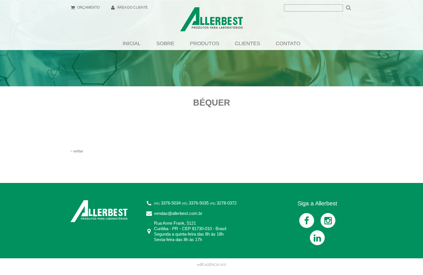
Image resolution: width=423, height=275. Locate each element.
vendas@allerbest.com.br (178, 213)
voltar (77, 151)
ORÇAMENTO (88, 7)
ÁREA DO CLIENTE (132, 7)
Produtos (204, 43)
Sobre (165, 43)
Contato (288, 43)
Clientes (247, 43)
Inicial (132, 43)
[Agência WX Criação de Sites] (211, 264)
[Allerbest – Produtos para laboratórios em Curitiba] (211, 21)
